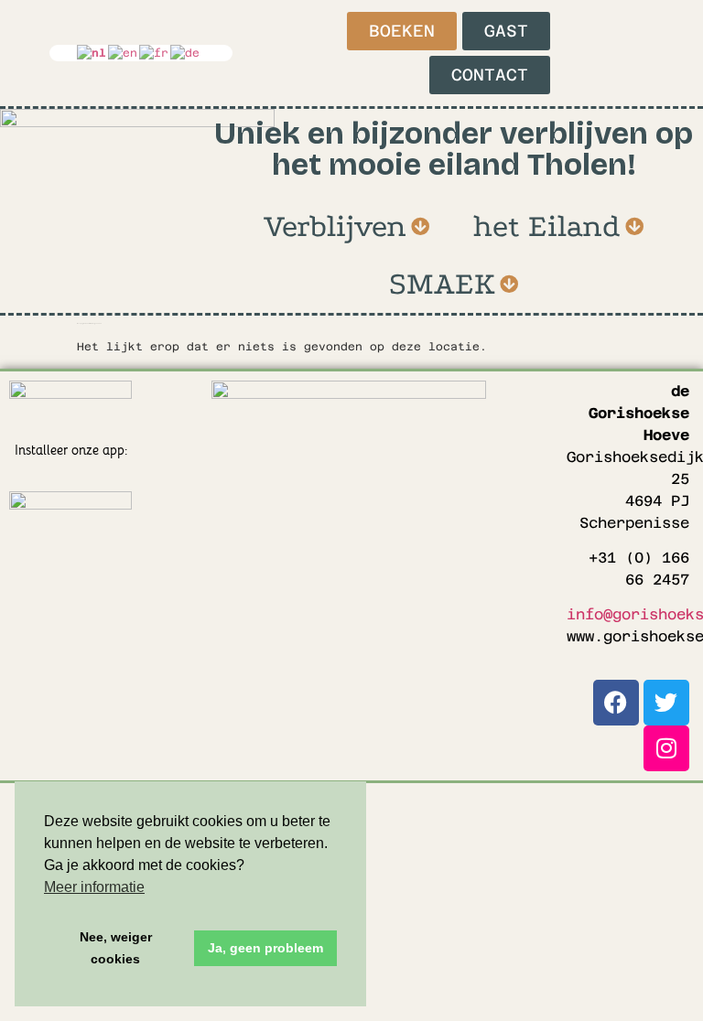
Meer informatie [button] (94, 887)
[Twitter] (666, 702)
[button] (346, 227)
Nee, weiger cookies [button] (116, 948)
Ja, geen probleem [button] (265, 947)
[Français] (154, 53)
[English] (123, 53)
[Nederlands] (92, 53)
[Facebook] (616, 702)
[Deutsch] (185, 53)
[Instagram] (666, 748)
